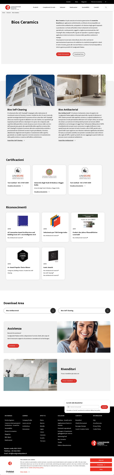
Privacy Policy (97, 426)
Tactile (60, 442)
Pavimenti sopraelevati (64, 428)
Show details (23, 472)
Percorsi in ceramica (10, 431)
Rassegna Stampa (80, 426)
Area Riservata (97, 423)
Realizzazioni (8, 440)
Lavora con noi (26, 423)
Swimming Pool (62, 436)
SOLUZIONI (61, 416)
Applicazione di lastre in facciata (65, 424)
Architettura (26, 426)
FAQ (94, 420)
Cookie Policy (97, 429)
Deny (101, 469)
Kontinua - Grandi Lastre (65, 420)
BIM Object (8, 437)
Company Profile (27, 420)
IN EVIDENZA (8, 416)
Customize (100, 464)
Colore (42, 432)
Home (3, 12)
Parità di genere (9, 420)
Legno (42, 429)
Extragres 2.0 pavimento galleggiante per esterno (65, 432)
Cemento (42, 435)
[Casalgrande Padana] (13, 7)
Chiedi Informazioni (81, 423)
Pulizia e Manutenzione (64, 445)
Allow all (101, 460)
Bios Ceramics (62, 439)
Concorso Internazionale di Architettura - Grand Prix (12, 424)
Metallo (42, 426)
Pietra (42, 420)
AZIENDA (25, 416)
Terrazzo (42, 441)
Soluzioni (9, 12)
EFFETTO (43, 416)
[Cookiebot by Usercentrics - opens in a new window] (10, 472)
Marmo (42, 423)
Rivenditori (78, 420)
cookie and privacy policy (36, 467)
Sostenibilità (8, 428)
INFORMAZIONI (97, 416)
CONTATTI (78, 416)
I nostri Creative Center (82, 429)
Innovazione (25, 429)
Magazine (7, 434)
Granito (42, 438)
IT (105, 2)
